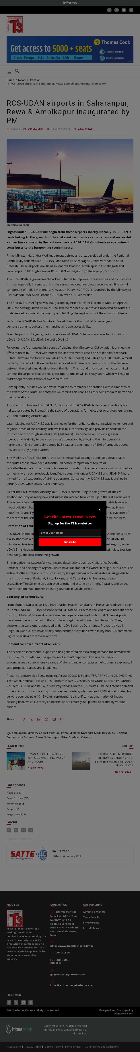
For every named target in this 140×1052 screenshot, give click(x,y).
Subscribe (70, 542)
